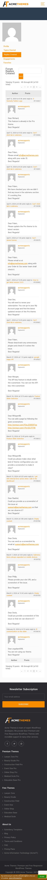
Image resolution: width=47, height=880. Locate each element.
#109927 (37, 359)
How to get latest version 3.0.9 (22, 281)
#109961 (37, 322)
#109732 (37, 559)
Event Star (8, 805)
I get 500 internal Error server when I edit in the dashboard (22, 478)
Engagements (9, 59)
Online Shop (9, 808)
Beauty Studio (10, 797)
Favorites (7, 62)
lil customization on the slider (22, 630)
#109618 (37, 631)
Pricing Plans (9, 849)
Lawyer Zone (9, 793)
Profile (6, 46)
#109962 (37, 282)
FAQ (6, 845)
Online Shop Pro (10, 772)
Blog (6, 833)
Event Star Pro (10, 768)
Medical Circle (10, 816)
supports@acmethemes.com (20, 507)
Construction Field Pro (13, 764)
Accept (42, 876)
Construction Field (11, 801)
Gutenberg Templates (13, 829)
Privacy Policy (10, 837)
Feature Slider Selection (15, 439)
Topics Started (10, 50)
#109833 (37, 398)
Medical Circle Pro (11, 776)
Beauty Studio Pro (11, 760)
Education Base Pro (12, 780)
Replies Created (10, 54)
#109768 (37, 521)
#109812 (37, 439)
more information (15, 878)
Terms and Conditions (13, 841)
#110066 (37, 135)
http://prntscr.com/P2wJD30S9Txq (22, 425)
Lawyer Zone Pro (11, 756)
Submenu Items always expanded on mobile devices (23, 556)
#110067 (37, 101)
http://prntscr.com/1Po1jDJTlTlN (21, 428)
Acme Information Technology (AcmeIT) (21, 853)
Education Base (10, 812)
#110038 (37, 206)
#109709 (37, 595)
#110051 (37, 169)
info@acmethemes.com (28, 155)
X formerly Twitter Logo (20, 100)
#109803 (37, 481)
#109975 (37, 240)
